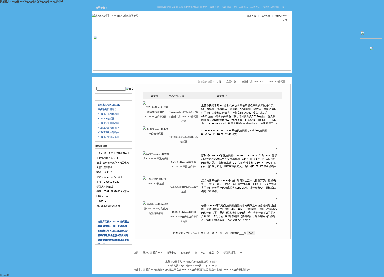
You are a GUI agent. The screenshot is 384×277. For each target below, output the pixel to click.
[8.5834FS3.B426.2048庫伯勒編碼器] (156, 133)
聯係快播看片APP (275, 30)
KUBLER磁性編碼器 (108, 132)
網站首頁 (106, 30)
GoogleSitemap (209, 265)
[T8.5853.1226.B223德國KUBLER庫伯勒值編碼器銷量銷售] (156, 213)
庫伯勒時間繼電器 (107, 109)
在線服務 (250, 30)
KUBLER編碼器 (106, 118)
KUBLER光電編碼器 (108, 123)
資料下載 (202, 30)
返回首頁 (251, 15)
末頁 (226, 232)
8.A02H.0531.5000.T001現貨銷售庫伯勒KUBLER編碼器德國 (183, 116)
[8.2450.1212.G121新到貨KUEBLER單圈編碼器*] (156, 163)
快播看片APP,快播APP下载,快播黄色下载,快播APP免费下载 (31, 1)
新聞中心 (178, 30)
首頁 (218, 81)
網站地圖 (5, 275)
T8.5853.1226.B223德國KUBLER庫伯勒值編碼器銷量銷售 (183, 216)
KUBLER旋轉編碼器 (108, 127)
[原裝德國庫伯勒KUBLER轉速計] (156, 183)
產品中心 (154, 30)
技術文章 (226, 30)
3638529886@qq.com (108, 205)
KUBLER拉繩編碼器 (108, 137)
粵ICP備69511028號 (191, 265)
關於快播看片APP (131, 30)
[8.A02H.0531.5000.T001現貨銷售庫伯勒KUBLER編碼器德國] (156, 116)
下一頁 (218, 232)
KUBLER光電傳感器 (108, 114)
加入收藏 (265, 15)
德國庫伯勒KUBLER (252, 81)
